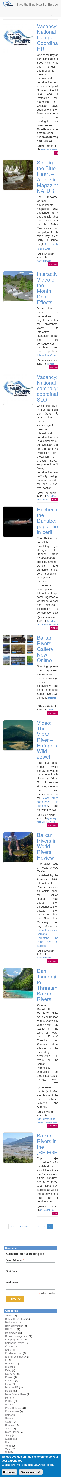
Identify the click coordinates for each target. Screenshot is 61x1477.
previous (23, 1226)
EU (6, 1360)
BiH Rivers (10, 1329)
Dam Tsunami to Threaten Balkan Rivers (47, 985)
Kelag (8, 1370)
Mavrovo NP (11, 1387)
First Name (12, 1271)
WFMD (9, 1452)
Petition (9, 1401)
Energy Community (15, 1356)
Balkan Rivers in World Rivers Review (47, 846)
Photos (9, 1404)
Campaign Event (14, 1339)
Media (48, 260)
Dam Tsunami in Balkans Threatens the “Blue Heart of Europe (47, 938)
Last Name (12, 1282)
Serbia (8, 1428)
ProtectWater (12, 1411)
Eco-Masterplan (13, 1353)
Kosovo (9, 1377)
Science (9, 1425)
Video (52, 821)
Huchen (9, 1366)
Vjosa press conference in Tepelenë (47, 802)
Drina (8, 1349)
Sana (8, 1418)
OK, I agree (9, 1472)
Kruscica (9, 1380)
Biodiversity (47, 624)
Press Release (50, 1122)
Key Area (49, 149)
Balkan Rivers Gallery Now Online (45, 649)
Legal (8, 1384)
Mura (8, 1397)
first (13, 1226)
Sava (42, 149)
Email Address (15, 1260)
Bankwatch (11, 1322)
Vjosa (49, 818)
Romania (10, 1414)
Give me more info (30, 1472)
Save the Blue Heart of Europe (37, 4)
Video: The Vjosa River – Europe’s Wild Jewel (47, 739)
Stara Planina (12, 1432)
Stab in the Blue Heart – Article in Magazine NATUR (48, 176)
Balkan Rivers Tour (15, 1319)
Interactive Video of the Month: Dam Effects (48, 288)
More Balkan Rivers (15, 1394)
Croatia (9, 1346)
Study (8, 1435)
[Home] (8, 4)
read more (53, 264)
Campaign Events (14, 1343)
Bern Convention (14, 1325)
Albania (9, 1315)
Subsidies (10, 1438)
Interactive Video (47, 355)
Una (7, 1442)
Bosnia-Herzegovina (16, 1336)
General (41, 260)
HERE (52, 697)
